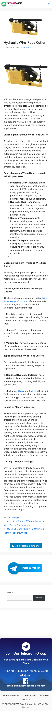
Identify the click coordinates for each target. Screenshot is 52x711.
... (5, 539)
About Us (26, 699)
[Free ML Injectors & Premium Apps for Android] (11, 4)
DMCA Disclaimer (11, 695)
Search (9, 592)
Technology (13, 517)
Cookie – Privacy (28, 695)
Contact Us (44, 695)
